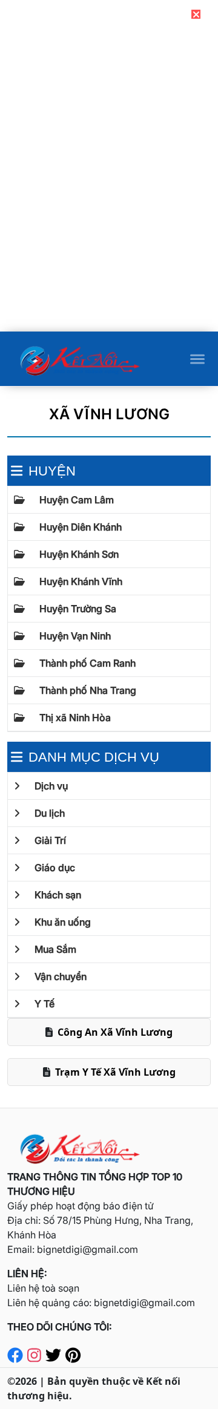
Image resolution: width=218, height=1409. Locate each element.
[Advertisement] (109, 246)
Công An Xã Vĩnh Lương (115, 1032)
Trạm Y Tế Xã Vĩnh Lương (115, 1072)
